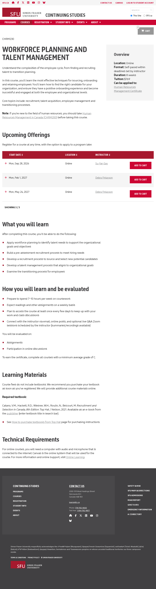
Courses (25, 22)
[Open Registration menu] (51, 22)
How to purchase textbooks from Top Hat (36, 422)
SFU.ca (149, 15)
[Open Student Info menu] (72, 22)
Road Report (134, 500)
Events (81, 22)
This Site (137, 15)
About (94, 22)
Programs (10, 22)
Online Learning (75, 457)
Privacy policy (33, 557)
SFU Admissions (135, 495)
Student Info (63, 22)
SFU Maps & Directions (139, 490)
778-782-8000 (81, 508)
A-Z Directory (135, 514)
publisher (12, 413)
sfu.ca (5, 3)
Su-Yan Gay (101, 163)
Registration (41, 22)
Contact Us (106, 3)
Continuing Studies (65, 15)
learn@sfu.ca (74, 502)
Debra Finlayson (104, 177)
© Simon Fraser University (51, 557)
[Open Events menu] (87, 22)
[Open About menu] (100, 22)
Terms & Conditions (18, 557)
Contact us (76, 486)
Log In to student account (140, 3)
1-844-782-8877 (83, 510)
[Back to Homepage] (22, 12)
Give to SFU (133, 505)
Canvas (119, 3)
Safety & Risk (134, 486)
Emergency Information (140, 509)
